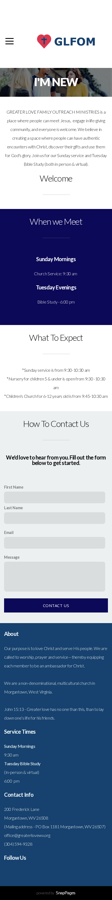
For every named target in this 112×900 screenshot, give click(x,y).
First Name (13, 487)
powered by (56, 892)
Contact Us (56, 605)
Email (8, 532)
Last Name (13, 507)
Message (12, 557)
